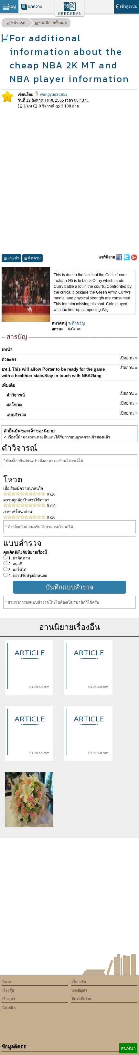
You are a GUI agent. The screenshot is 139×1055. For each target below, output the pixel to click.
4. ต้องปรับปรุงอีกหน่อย (27, 575)
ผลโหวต (71, 404)
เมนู (12, 6)
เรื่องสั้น (8, 990)
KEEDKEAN (70, 13)
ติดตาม (34, 258)
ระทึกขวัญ (76, 323)
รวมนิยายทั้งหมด (53, 23)
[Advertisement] (69, 181)
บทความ (35, 6)
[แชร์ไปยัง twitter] (127, 257)
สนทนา (128, 1048)
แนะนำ (13, 258)
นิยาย (6, 982)
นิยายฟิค (9, 1008)
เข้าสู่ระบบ (128, 6)
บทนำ (7, 349)
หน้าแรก (18, 23)
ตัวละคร (69, 359)
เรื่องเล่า (8, 999)
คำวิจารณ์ (71, 394)
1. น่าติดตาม (18, 558)
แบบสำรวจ (71, 414)
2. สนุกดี (14, 564)
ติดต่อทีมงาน (81, 999)
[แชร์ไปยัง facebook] (119, 257)
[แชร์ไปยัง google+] (134, 257)
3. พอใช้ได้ (17, 570)
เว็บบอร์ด (79, 982)
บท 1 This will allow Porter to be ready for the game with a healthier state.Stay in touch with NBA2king (69, 371)
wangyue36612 (53, 94)
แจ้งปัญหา (79, 990)
